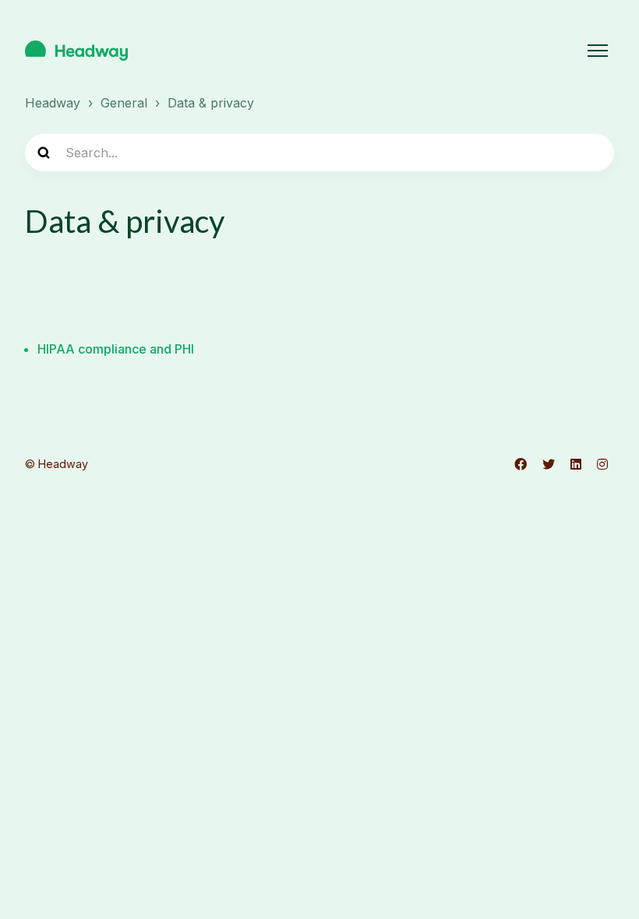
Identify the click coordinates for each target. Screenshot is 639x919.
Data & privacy (211, 103)
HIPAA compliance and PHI (115, 349)
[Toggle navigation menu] (597, 50)
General (124, 103)
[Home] (76, 50)
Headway (52, 103)
